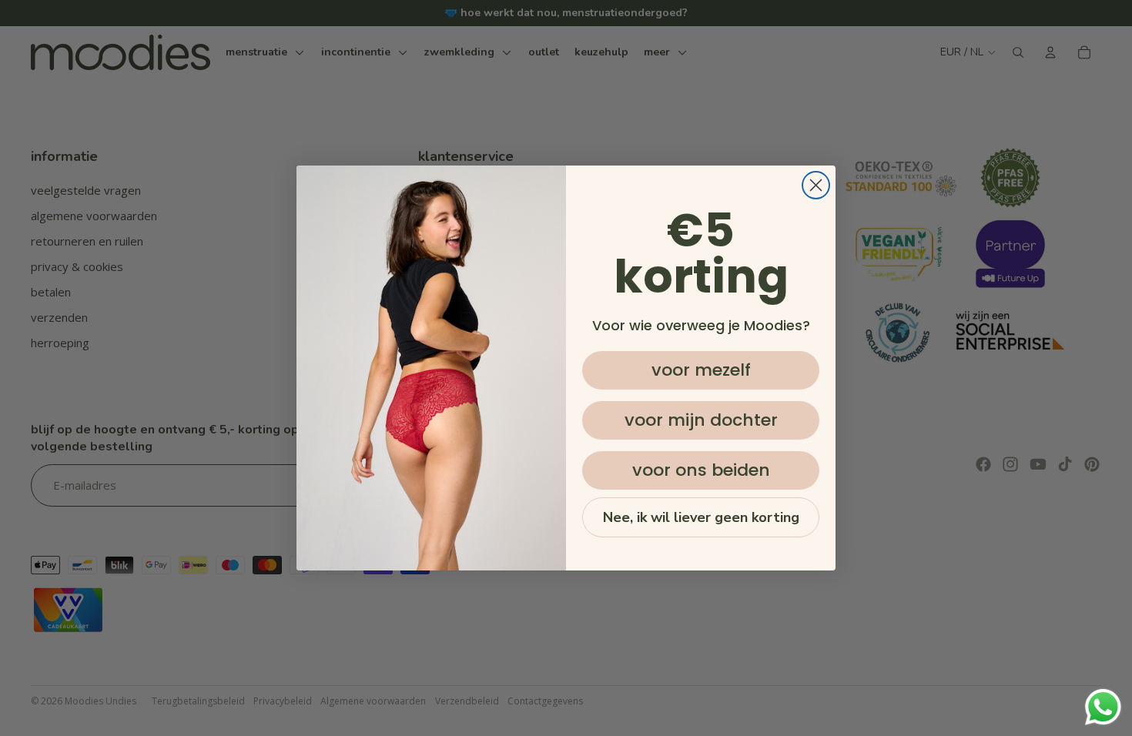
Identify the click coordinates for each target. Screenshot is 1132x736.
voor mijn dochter (701, 420)
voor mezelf (701, 370)
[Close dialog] (815, 185)
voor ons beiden (701, 470)
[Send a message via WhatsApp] (1103, 707)
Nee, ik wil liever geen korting (701, 517)
